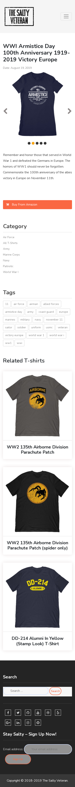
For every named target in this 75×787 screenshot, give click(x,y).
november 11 (54, 320)
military (25, 320)
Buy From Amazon (24, 205)
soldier (21, 327)
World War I (10, 272)
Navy (6, 260)
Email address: (13, 749)
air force (19, 304)
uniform (36, 327)
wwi (19, 343)
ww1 (8, 343)
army (30, 312)
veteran (63, 327)
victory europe (14, 335)
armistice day (13, 312)
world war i (56, 335)
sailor (8, 327)
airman (33, 304)
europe (63, 312)
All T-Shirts (10, 243)
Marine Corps (11, 255)
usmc (49, 327)
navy (38, 320)
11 (6, 304)
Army (6, 249)
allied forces (51, 304)
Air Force (8, 237)
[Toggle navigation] (66, 16)
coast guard (46, 312)
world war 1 (36, 335)
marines (10, 320)
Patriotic (8, 266)
